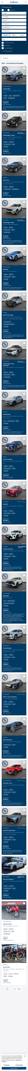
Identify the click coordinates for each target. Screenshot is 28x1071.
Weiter (19, 989)
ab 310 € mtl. (6, 380)
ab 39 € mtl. (5, 979)
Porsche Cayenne (8, 879)
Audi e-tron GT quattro (10, 697)
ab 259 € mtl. (6, 426)
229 (14, 989)
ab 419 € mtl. (6, 282)
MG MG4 (5, 269)
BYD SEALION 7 (7, 740)
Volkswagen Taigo (8, 222)
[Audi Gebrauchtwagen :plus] (21, 502)
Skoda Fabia (6, 89)
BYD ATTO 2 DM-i (8, 315)
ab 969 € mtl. (6, 894)
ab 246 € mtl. (6, 150)
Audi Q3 (5, 504)
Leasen (22, 35)
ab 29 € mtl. (5, 937)
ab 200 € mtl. (6, 518)
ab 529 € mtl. (6, 474)
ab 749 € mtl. (6, 750)
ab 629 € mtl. (6, 608)
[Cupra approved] (21, 547)
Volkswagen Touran (9, 135)
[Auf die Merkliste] (24, 68)
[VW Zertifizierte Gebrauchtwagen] (21, 133)
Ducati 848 (6, 967)
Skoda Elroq (6, 414)
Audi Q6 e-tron (7, 783)
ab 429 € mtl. (6, 329)
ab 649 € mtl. (6, 662)
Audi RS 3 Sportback (9, 830)
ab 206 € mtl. (6, 192)
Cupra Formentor (8, 549)
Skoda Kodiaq (7, 648)
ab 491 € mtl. (6, 709)
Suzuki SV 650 (7, 924)
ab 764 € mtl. (6, 845)
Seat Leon (6, 180)
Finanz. (14, 35)
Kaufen (6, 35)
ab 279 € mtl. (6, 101)
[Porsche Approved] (21, 877)
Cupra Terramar (7, 459)
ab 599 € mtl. (6, 561)
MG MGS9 (6, 596)
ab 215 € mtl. (6, 235)
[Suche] (26, 2)
